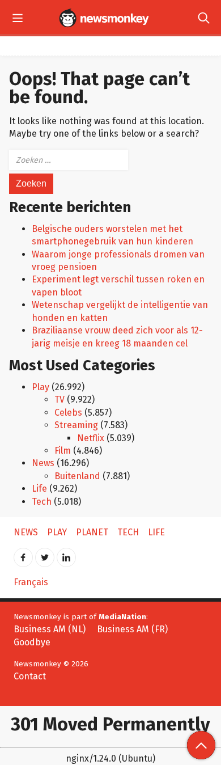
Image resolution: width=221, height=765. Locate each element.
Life (39, 488)
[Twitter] (44, 553)
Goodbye (32, 642)
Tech (42, 501)
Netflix (90, 438)
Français (31, 582)
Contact (30, 676)
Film (62, 450)
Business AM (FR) (132, 629)
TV (59, 399)
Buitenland (77, 476)
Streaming (76, 425)
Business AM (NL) (50, 629)
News (43, 463)
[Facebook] (23, 553)
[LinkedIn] (66, 553)
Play (40, 387)
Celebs (68, 412)
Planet (92, 532)
